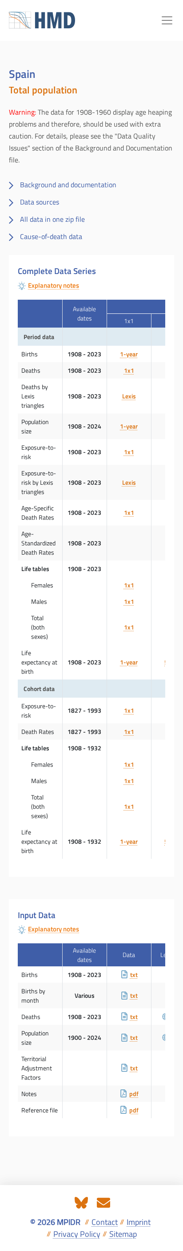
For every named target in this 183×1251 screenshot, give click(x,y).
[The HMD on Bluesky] (81, 1202)
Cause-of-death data (51, 236)
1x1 (129, 370)
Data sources (39, 202)
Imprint (139, 1222)
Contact (105, 1222)
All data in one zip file (52, 219)
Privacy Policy (76, 1234)
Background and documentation (68, 184)
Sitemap (123, 1234)
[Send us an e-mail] (103, 1202)
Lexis (129, 396)
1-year (129, 354)
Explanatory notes (53, 285)
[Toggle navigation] (167, 20)
